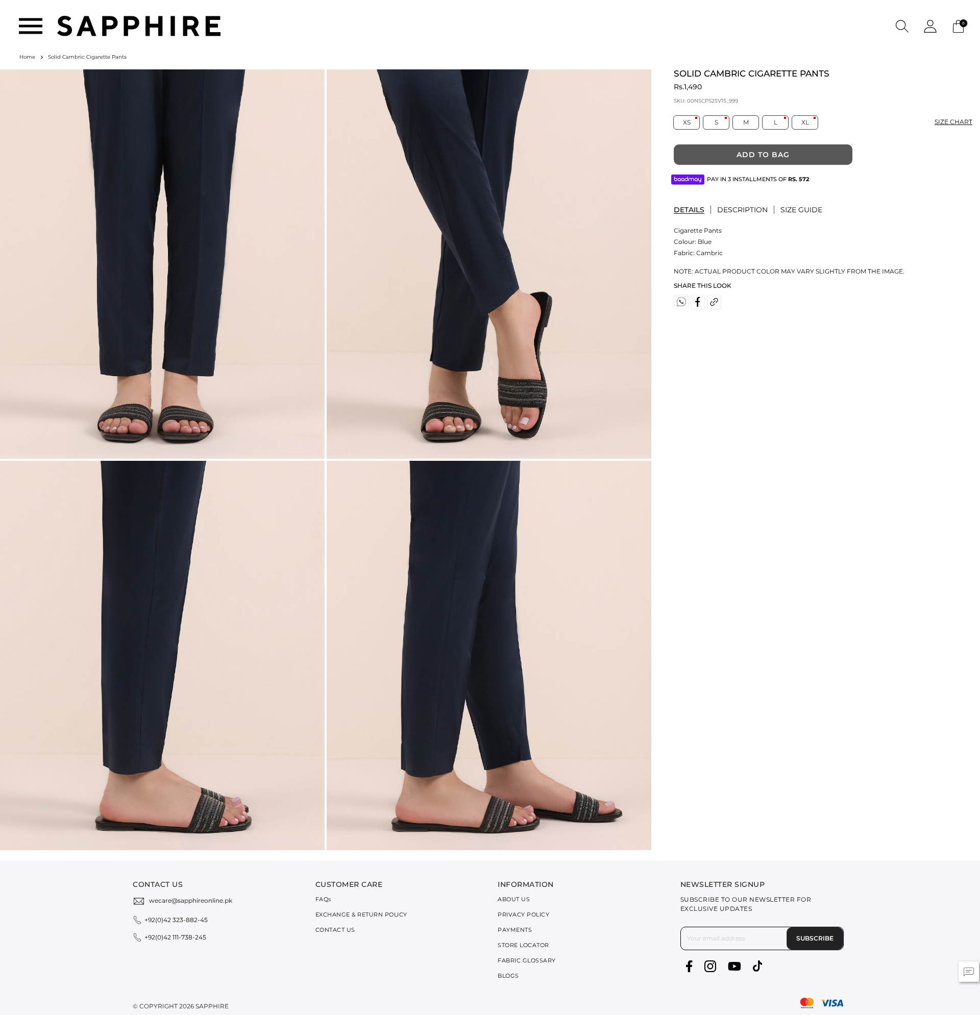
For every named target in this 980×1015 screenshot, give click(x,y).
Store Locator (523, 945)
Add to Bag (763, 154)
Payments (515, 929)
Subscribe (815, 938)
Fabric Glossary (527, 960)
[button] (902, 25)
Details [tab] (689, 210)
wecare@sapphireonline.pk (190, 900)
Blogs (508, 975)
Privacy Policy (523, 914)
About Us (514, 899)
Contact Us (335, 929)
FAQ (323, 899)
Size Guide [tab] (801, 210)
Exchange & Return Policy (361, 914)
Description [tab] (742, 210)
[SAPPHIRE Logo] (138, 25)
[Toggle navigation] (30, 26)
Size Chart (953, 122)
